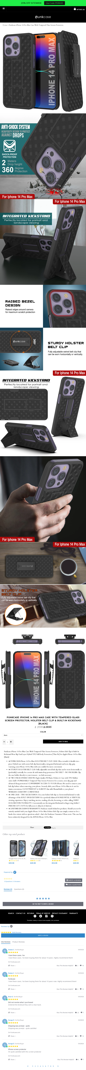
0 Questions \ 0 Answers (12, 881)
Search (11, 913)
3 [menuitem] (37, 1066)
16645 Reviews (16, 932)
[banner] (43, 17)
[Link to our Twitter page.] (40, 916)
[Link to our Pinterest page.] (52, 916)
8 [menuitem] (50, 1066)
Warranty (73, 913)
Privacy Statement (60, 913)
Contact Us (20, 913)
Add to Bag (63, 741)
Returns (30, 913)
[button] (73, 884)
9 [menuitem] (53, 1066)
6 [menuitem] (45, 1066)
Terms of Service (43, 913)
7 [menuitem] (48, 1066)
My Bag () (80, 9)
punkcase (56, 920)
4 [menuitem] (40, 1066)
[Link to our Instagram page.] (46, 916)
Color (43, 732)
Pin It (54, 828)
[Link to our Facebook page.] (34, 916)
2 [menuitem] (35, 1066)
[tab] (8, 889)
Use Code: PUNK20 (54, 3)
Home (5, 25)
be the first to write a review (43, 904)
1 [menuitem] (32, 1066)
